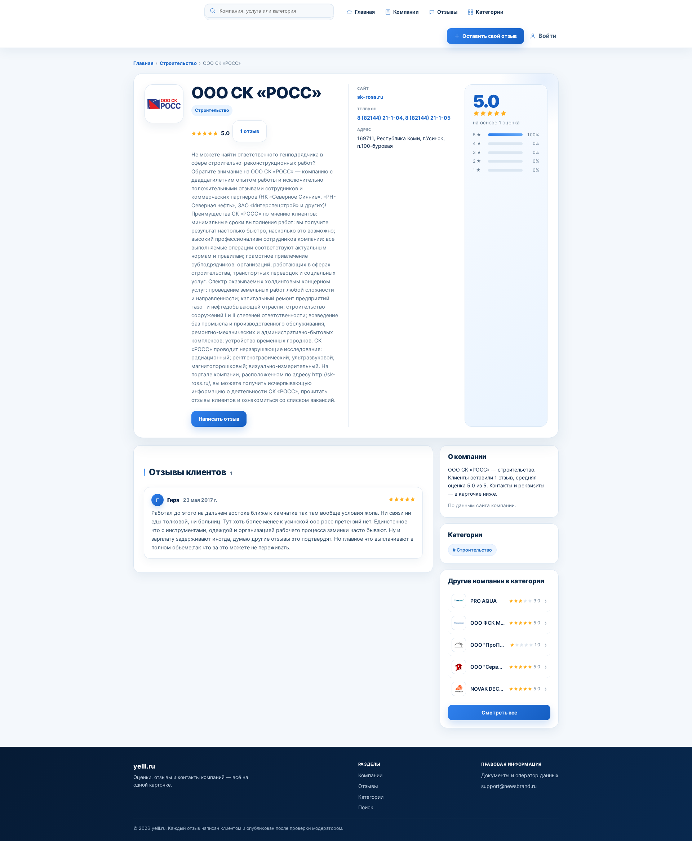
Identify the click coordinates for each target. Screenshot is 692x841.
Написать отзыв (219, 419)
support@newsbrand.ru (509, 786)
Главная (365, 12)
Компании (406, 12)
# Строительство (472, 550)
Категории (490, 12)
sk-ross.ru (370, 97)
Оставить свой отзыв (489, 36)
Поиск (365, 807)
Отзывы (447, 12)
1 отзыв (249, 131)
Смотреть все (499, 712)
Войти (547, 35)
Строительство (178, 63)
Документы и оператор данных (520, 775)
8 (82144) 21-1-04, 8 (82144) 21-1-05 (404, 118)
